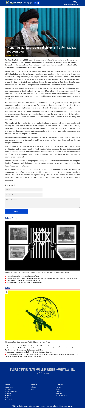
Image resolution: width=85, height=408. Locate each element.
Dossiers (8, 393)
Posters (58, 391)
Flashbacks (9, 387)
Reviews (7, 389)
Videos (58, 389)
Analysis (8, 395)
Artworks (59, 393)
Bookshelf (8, 400)
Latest (7, 288)
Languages (29, 3)
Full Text (33, 387)
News (32, 389)
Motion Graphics (61, 395)
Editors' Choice (11, 218)
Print (17, 55)
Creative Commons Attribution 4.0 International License (57, 406)
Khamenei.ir (14, 3)
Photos (58, 387)
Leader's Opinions (10, 391)
